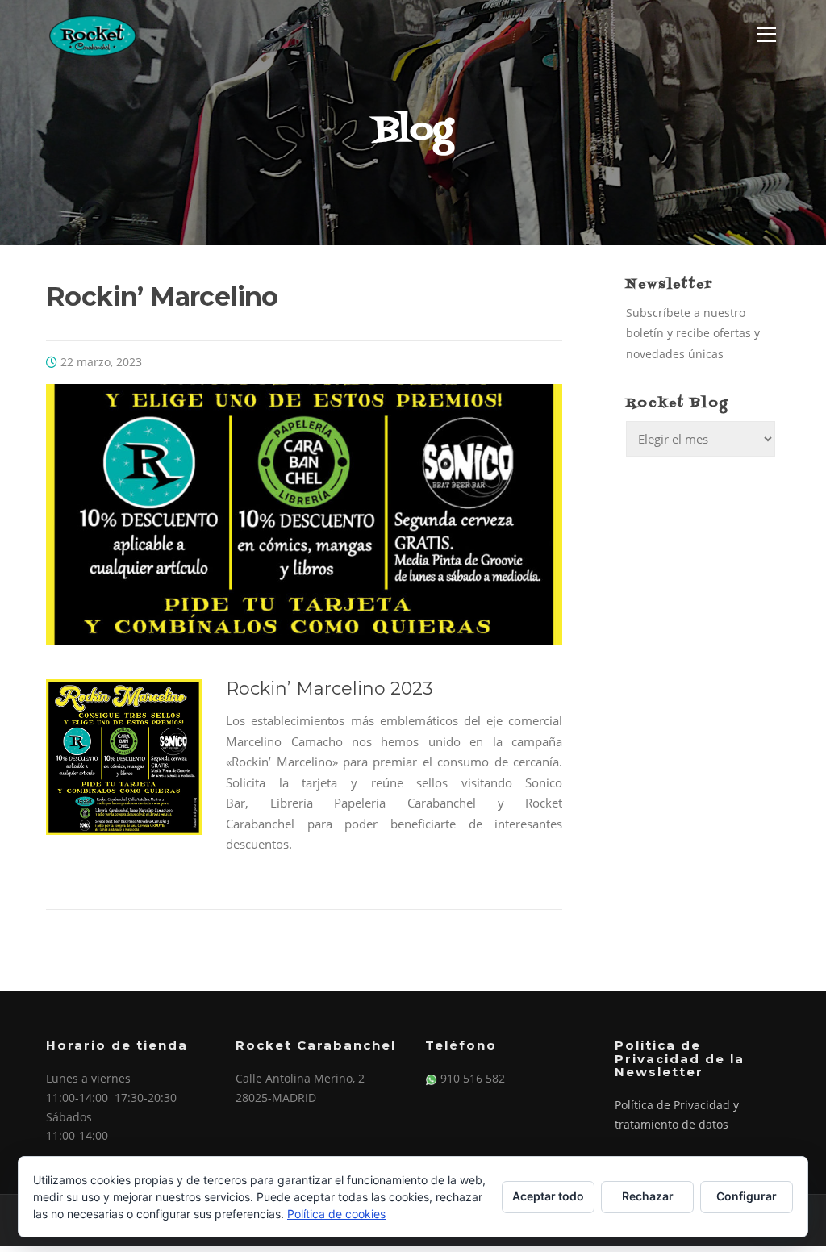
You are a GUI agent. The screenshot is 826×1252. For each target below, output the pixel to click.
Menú (766, 34)
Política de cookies (336, 1214)
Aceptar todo (548, 1196)
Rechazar (648, 1196)
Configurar (746, 1196)
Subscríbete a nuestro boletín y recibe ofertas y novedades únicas (693, 333)
